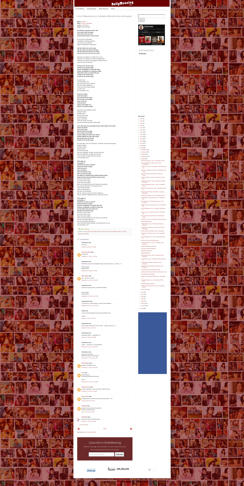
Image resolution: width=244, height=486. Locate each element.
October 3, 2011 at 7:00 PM (88, 318)
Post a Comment (84, 424)
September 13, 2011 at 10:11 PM (89, 296)
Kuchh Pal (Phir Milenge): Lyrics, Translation (152, 231)
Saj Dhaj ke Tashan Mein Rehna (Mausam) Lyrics (154, 272)
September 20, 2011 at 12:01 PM (89, 305)
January (143, 305)
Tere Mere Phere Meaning (148, 274)
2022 (141, 123)
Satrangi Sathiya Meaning (148, 283)
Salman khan (85, 396)
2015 (141, 139)
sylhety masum (85, 387)
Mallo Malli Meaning (146, 221)
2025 (141, 118)
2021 (141, 125)
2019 (141, 130)
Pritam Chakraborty (86, 23)
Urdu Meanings (91, 8)
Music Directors (103, 8)
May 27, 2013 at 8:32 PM (87, 412)
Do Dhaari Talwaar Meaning (148, 248)
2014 (141, 141)
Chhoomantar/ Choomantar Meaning (150, 269)
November (144, 152)
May (142, 296)
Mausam (83, 21)
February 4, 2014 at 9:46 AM (88, 421)
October (143, 154)
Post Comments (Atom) (90, 432)
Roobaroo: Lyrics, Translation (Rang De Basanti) (153, 219)
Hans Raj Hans (107, 231)
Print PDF (85, 229)
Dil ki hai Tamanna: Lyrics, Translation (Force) (153, 160)
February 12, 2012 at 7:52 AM (89, 391)
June (142, 294)
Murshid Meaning (145, 253)
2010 (141, 308)
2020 (141, 127)
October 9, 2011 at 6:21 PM (88, 328)
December (144, 149)
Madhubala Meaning (146, 250)
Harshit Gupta (85, 363)
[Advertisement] (118, 32)
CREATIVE (84, 417)
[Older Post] (131, 429)
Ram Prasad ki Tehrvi (146, 50)
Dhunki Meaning (145, 289)
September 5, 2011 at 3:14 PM (89, 256)
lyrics (124, 231)
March (143, 301)
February (143, 303)
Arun (82, 372)
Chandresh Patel (86, 252)
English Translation (94, 231)
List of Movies (80, 8)
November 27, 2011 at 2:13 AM (89, 358)
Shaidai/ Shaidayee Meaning (148, 246)
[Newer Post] (78, 429)
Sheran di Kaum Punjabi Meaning (150, 240)
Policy (113, 8)
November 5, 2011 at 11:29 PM (89, 347)
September (144, 156)
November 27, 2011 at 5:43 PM (89, 367)
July (142, 292)
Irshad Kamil (85, 25)
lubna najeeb (84, 276)
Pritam (86, 234)
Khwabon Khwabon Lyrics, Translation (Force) (153, 195)
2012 (141, 145)
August (143, 158)
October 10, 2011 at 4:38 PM (88, 337)
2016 (141, 136)
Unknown (84, 406)
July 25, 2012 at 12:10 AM (88, 401)
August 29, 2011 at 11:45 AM (88, 247)
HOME (105, 428)
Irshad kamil (116, 231)
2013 (141, 143)
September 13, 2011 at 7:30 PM (89, 280)
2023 (141, 121)
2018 (141, 132)
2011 (141, 148)
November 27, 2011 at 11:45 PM (89, 381)
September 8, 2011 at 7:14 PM (89, 270)
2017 (141, 134)
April (142, 299)
